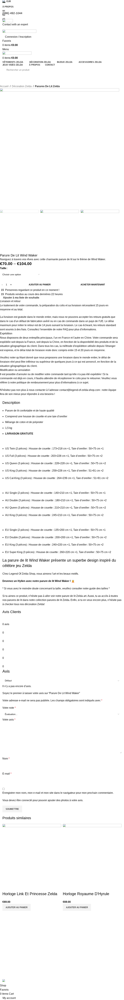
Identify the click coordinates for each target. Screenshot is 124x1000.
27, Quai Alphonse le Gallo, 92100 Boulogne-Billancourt (107, 951)
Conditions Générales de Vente (18, 943)
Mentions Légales (11, 965)
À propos (69, 943)
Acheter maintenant (93, 284)
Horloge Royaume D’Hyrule (86, 894)
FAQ (66, 954)
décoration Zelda (34, 604)
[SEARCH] (116, 70)
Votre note (9, 707)
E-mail (6, 773)
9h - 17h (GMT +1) (104, 965)
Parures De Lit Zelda (47, 86)
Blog (66, 949)
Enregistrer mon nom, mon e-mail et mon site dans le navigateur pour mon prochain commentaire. (58, 792)
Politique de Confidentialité (16, 960)
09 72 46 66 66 (102, 960)
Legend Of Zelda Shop (106, 934)
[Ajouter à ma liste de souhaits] (6, 887)
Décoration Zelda (22, 86)
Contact (68, 960)
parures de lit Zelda (58, 600)
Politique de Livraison (13, 949)
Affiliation (69, 965)
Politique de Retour (12, 954)
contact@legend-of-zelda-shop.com (108, 941)
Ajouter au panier (40, 284)
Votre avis (8, 719)
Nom (6, 758)
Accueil (4, 86)
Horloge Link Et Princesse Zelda (29, 894)
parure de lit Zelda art (74, 596)
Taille (3, 268)
